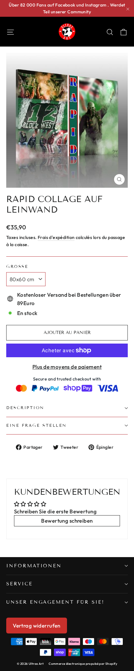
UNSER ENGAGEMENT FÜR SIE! (55, 602)
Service (19, 584)
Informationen (34, 566)
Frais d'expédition (56, 237)
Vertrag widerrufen (36, 625)
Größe (17, 266)
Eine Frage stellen (36, 425)
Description (25, 407)
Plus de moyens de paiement (67, 366)
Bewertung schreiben (67, 520)
